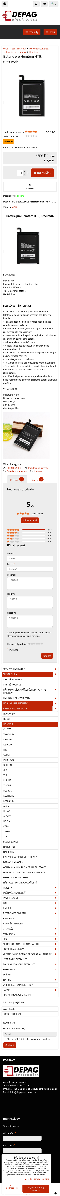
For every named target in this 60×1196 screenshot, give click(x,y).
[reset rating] (29, 644)
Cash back (9, 1008)
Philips (7, 780)
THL (5, 775)
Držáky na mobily (13, 862)
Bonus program (12, 1014)
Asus (6, 805)
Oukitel (7, 729)
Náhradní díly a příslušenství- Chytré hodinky (24, 691)
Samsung (8, 800)
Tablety (7, 887)
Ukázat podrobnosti (12, 1186)
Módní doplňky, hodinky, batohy (21, 944)
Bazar (6, 990)
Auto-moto (9, 933)
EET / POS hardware (14, 669)
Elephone (8, 795)
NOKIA (6, 821)
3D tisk (7, 979)
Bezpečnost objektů (14, 913)
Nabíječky (8, 852)
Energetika (9, 969)
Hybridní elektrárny (15, 959)
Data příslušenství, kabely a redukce (24, 872)
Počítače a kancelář (14, 892)
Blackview (9, 713)
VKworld (8, 734)
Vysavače (8, 928)
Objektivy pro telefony (16, 877)
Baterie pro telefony (17, 471)
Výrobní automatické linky (18, 984)
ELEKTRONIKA (14, 467)
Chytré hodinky (12, 684)
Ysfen (6, 831)
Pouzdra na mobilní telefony (20, 857)
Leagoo (7, 744)
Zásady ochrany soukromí (37, 1178)
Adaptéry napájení (13, 923)
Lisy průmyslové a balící (17, 995)
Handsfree (9, 846)
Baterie (7, 908)
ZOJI (5, 836)
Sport (6, 938)
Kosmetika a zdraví (13, 949)
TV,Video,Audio (11, 897)
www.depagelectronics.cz (15, 1082)
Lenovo (7, 739)
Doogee (7, 718)
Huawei (7, 811)
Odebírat (9, 1045)
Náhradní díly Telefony (16, 698)
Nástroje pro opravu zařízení (20, 882)
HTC (5, 749)
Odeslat (47, 655)
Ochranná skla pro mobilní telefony (24, 867)
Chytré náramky (12, 679)
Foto (5, 903)
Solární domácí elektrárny (19, 964)
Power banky (10, 841)
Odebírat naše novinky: (14, 1028)
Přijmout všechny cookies (36, 1189)
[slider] (31, 131)
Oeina (6, 826)
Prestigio (8, 759)
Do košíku (43, 173)
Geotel (7, 770)
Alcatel (7, 816)
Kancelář (8, 918)
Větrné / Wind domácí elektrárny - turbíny (27, 954)
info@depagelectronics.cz (23, 1092)
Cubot (6, 754)
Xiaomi (7, 785)
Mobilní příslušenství (38, 467)
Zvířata (7, 974)
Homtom (38, 471)
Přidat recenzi (30, 520)
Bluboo (7, 790)
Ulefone (8, 765)
